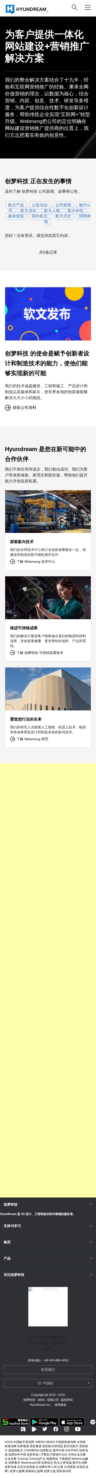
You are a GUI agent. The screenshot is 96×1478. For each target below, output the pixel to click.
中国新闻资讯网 (65, 1442)
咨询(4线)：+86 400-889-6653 (48, 1360)
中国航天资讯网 (23, 1442)
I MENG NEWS (45, 1442)
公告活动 (40, 205)
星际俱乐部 (63, 1471)
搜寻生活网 (79, 1462)
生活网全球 (43, 1467)
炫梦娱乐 (47, 1462)
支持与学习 (12, 1226)
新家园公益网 (34, 1471)
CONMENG (31, 1450)
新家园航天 (15, 1450)
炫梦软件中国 (17, 1454)
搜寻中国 (58, 1450)
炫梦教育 (14, 1462)
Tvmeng (22, 1458)
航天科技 (75, 211)
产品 (7, 1258)
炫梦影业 (46, 1450)
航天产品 (16, 205)
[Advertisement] (48, 980)
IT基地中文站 (58, 1454)
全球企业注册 (77, 1454)
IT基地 (45, 1454)
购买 (7, 1242)
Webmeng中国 (31, 1462)
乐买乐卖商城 (26, 1467)
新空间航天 (71, 1446)
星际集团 (36, 1446)
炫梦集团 (23, 1446)
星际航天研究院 (52, 1446)
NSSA (9, 1442)
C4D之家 (57, 1467)
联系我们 (48, 1370)
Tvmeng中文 (37, 1458)
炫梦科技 (10, 1204)
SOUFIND (72, 1450)
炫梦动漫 (10, 1467)
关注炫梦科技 (14, 1275)
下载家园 (65, 1458)
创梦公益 (50, 1471)
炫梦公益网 (17, 1471)
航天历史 (63, 216)
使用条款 (60, 1405)
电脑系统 (52, 1458)
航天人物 (52, 211)
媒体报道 (16, 216)
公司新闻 (63, 205)
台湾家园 (70, 1467)
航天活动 (28, 211)
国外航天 (40, 216)
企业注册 (10, 1458)
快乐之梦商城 (63, 1462)
